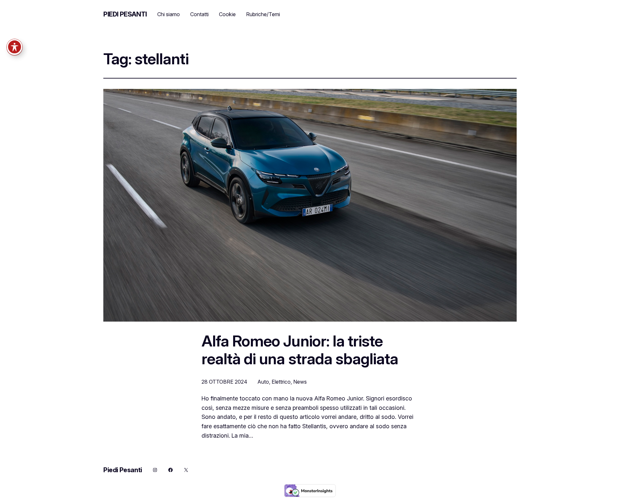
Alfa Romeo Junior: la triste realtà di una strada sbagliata (300, 349)
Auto (263, 381)
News (300, 381)
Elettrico (281, 381)
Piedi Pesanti (125, 14)
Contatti (199, 14)
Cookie (227, 14)
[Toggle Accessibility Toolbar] (14, 47)
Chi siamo (168, 14)
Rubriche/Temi (263, 14)
